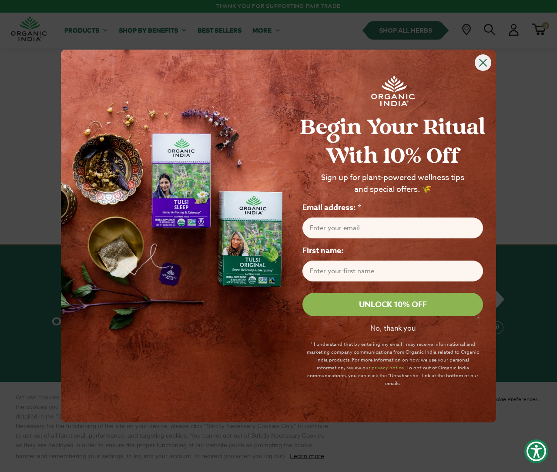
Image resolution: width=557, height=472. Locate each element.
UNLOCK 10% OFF (393, 305)
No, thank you (393, 329)
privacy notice (388, 368)
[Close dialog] (483, 62)
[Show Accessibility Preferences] (536, 451)
